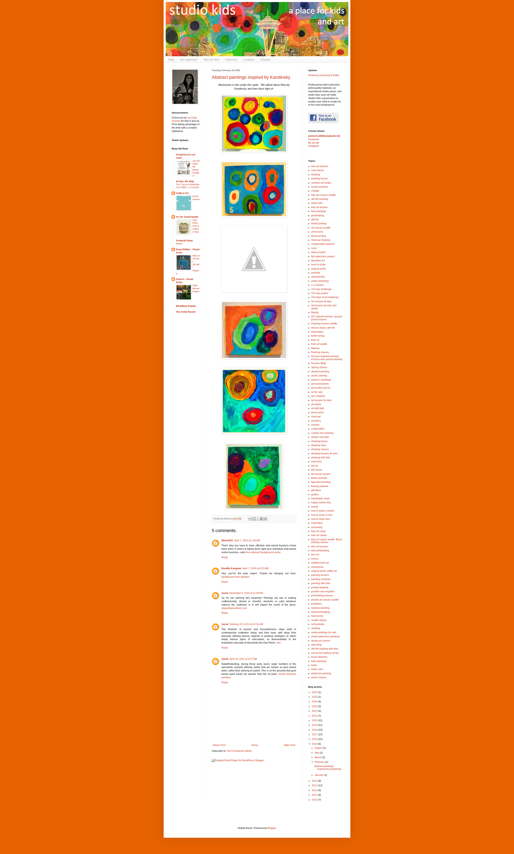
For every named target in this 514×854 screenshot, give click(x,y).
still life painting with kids (324, 648)
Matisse (315, 348)
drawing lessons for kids (324, 453)
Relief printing (318, 223)
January (319, 775)
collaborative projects (323, 244)
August (319, 748)
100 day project (319, 293)
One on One (211, 59)
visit (278, 642)
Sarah (224, 593)
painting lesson (319, 178)
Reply (224, 557)
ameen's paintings (321, 379)
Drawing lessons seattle (324, 323)
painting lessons (320, 575)
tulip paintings (318, 661)
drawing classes (320, 449)
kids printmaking (320, 550)
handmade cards (320, 498)
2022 (315, 711)
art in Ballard (318, 396)
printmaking (317, 215)
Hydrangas (317, 331)
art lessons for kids (321, 400)
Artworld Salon (184, 240)
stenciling (316, 644)
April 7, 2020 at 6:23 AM (255, 568)
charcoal (316, 416)
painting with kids (320, 583)
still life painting (319, 199)
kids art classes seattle (323, 195)
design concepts (320, 437)
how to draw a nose (321, 515)
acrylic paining (319, 375)
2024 (315, 701)
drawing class (318, 445)
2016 (315, 739)
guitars (315, 494)
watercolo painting (321, 673)
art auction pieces (320, 387)
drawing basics (319, 441)
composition (317, 428)
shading (315, 628)
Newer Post (219, 745)
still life (315, 219)
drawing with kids (320, 457)
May (317, 752)
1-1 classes (317, 285)
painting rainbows (321, 579)
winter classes (319, 677)
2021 (315, 715)
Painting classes (320, 352)
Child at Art (182, 193)
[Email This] (250, 519)
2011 (315, 795)
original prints (318, 268)
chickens (316, 420)
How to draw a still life (323, 327)
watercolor (317, 203)
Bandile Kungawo (231, 568)
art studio (316, 404)
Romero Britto (318, 363)
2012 (315, 790)
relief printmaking (320, 612)
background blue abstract (235, 576)
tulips (314, 665)
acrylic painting (319, 186)
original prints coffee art (324, 571)
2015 (315, 744)
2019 (315, 725)
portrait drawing (319, 587)
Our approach (189, 59)
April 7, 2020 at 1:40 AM (247, 540)
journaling (316, 527)
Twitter (335, 75)
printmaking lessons (322, 595)
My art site (313, 142)
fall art (314, 465)
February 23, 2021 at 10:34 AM (246, 624)
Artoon (179, 243)
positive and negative (323, 591)
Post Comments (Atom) (239, 751)
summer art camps (321, 182)
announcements (320, 383)
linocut (314, 558)
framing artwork (319, 486)
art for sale (317, 392)
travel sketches (319, 657)
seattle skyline (319, 620)
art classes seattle (321, 227)
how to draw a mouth (322, 510)
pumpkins (316, 603)
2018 (315, 729)
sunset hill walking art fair (325, 653)
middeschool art (320, 562)
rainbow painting (320, 608)
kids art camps (319, 535)
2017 (315, 734)
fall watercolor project (323, 256)
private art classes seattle (325, 599)
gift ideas (316, 490)
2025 (315, 697)
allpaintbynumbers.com (234, 608)
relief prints (317, 616)
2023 (315, 706)
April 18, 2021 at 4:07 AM (243, 659)
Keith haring (317, 335)
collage (315, 190)
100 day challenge (321, 289)
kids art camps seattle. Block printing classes (326, 541)
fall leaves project (320, 474)
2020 (315, 720)
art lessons (317, 231)
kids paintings (318, 211)
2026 (315, 692)
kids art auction (319, 207)
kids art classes (319, 166)
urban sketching (320, 281)
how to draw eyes (320, 519)
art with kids (317, 408)
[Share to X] (258, 519)
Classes (265, 59)
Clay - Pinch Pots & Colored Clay (196, 226)
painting (315, 272)
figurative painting (321, 482)
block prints (317, 412)
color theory (317, 170)
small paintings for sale (323, 632)
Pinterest (313, 75)
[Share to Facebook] (262, 519)
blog (171, 59)
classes (315, 424)
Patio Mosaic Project (196, 288)
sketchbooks (318, 276)
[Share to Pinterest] (265, 519)
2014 (315, 780)
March (318, 757)
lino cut (315, 554)
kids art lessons (319, 546)
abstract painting (320, 371)
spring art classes (320, 640)
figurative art (318, 260)
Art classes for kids (321, 301)
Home (254, 745)
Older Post (289, 745)
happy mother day (321, 502)
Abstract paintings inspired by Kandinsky (251, 77)
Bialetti (315, 312)
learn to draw (318, 264)
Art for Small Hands (187, 217)
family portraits (319, 478)
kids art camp (318, 531)
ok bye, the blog (185, 181)
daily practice (318, 252)
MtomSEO (227, 540)
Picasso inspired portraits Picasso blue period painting (326, 358)
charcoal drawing (320, 240)
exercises (316, 461)
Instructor (231, 59)
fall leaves (316, 469)
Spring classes (319, 367)
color (314, 248)
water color (317, 669)
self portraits (317, 624)
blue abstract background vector (263, 552)
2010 (315, 799)
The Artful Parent (185, 312)
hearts (314, 506)
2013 (315, 785)
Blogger (271, 828)
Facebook (325, 75)
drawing (315, 174)
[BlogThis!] (254, 519)
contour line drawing (322, 433)
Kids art (315, 340)
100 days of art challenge (325, 297)
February (320, 762)
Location (248, 59)
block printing (318, 236)
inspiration (317, 523)
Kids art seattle (319, 344)
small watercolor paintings (325, 636)
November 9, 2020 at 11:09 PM (246, 593)
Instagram (313, 146)
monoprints (317, 567)
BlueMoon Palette (186, 306)
